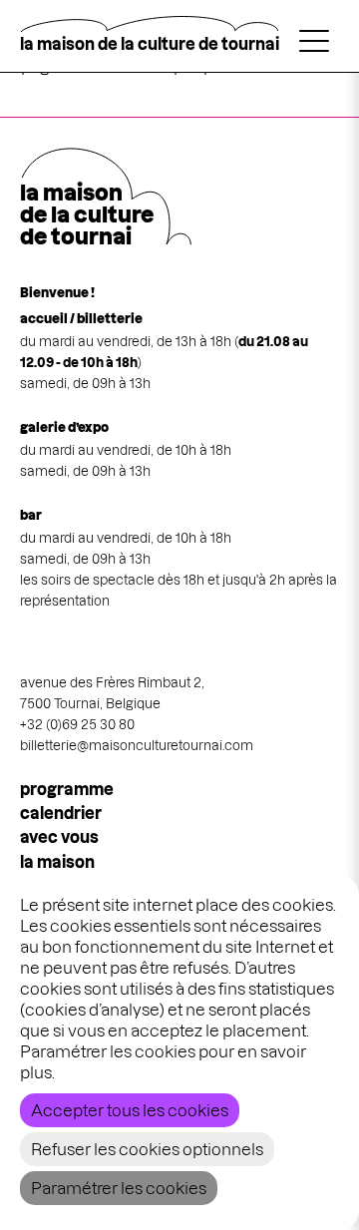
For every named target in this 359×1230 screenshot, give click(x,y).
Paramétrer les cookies (118, 1188)
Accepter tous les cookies (129, 1110)
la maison (57, 862)
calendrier (61, 813)
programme (67, 789)
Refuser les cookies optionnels (147, 1149)
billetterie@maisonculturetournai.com (136, 745)
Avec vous (59, 837)
